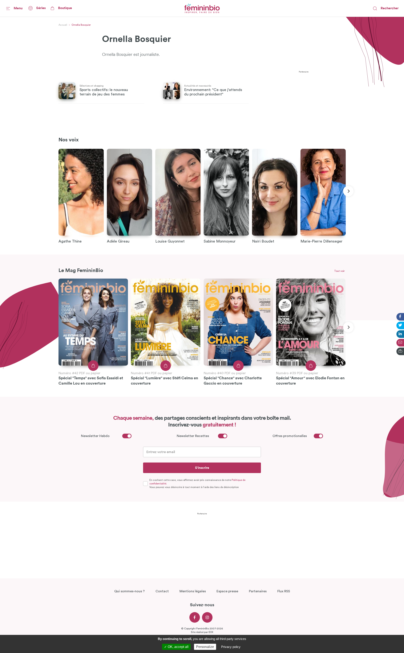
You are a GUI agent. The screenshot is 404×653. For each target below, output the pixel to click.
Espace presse (227, 591)
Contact (162, 591)
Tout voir (339, 271)
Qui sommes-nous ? (129, 591)
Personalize (205, 647)
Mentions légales (192, 591)
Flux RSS (283, 591)
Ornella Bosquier (81, 25)
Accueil (62, 25)
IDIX (211, 632)
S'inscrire (202, 467)
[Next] (348, 191)
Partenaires (258, 591)
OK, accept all (178, 647)
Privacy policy (231, 647)
